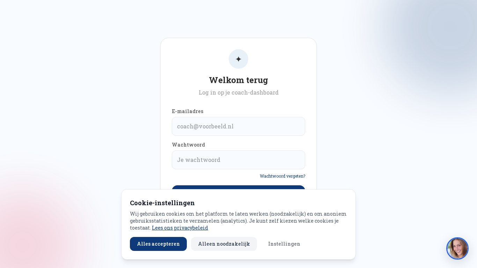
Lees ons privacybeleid (180, 227)
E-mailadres (187, 111)
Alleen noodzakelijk (224, 243)
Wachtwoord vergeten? (282, 176)
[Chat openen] (457, 248)
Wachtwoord (188, 144)
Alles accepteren (158, 243)
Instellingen (284, 243)
